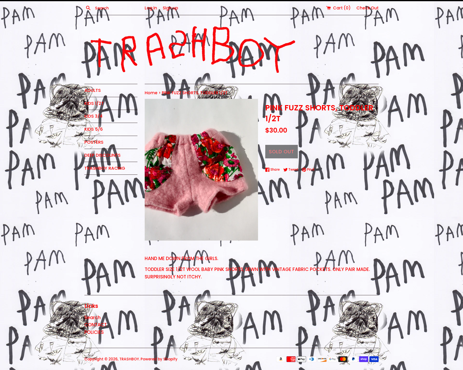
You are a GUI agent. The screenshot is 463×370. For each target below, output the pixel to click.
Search (92, 317)
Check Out (367, 8)
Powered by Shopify (159, 359)
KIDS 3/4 (93, 116)
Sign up (170, 8)
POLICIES (94, 332)
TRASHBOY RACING (104, 168)
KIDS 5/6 (93, 129)
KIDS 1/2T (94, 103)
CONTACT (95, 325)
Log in (151, 8)
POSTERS (93, 142)
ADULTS (92, 90)
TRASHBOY (129, 359)
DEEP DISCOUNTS (102, 155)
